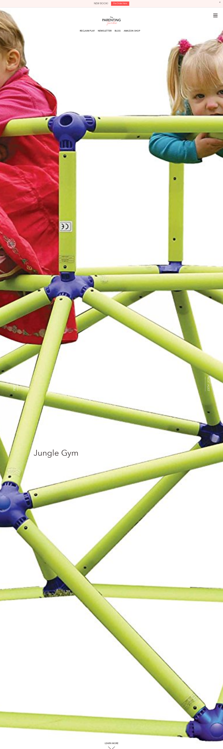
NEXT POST (208, 383)
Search (143, 30)
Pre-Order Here (120, 4)
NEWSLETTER (105, 31)
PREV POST (14, 384)
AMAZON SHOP (132, 31)
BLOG (118, 31)
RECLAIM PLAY (87, 31)
